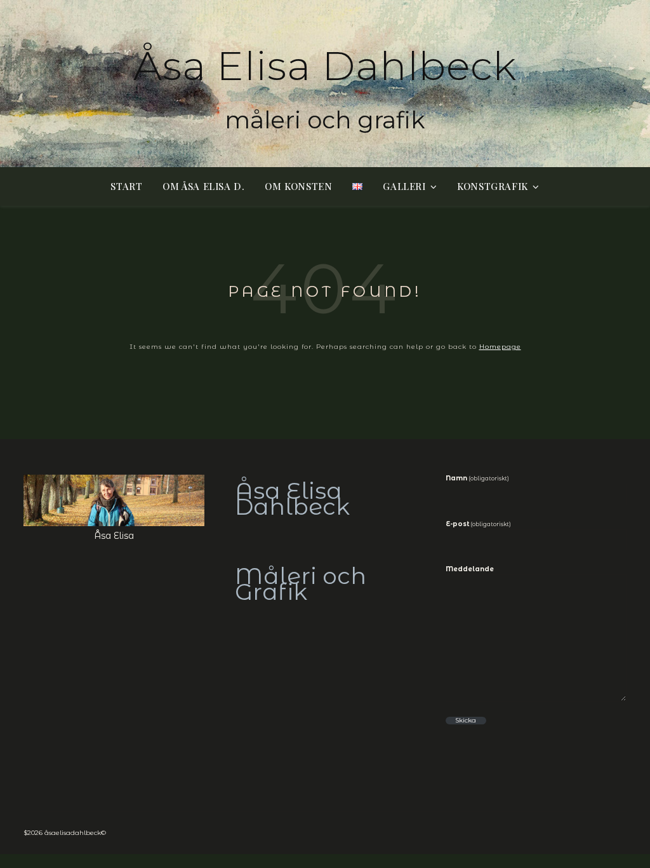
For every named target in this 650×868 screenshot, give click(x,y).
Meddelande (470, 569)
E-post (478, 524)
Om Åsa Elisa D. (203, 186)
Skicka (465, 720)
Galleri (404, 186)
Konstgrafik (492, 186)
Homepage (500, 346)
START (126, 186)
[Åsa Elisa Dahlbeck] (325, 83)
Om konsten (298, 186)
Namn (477, 478)
